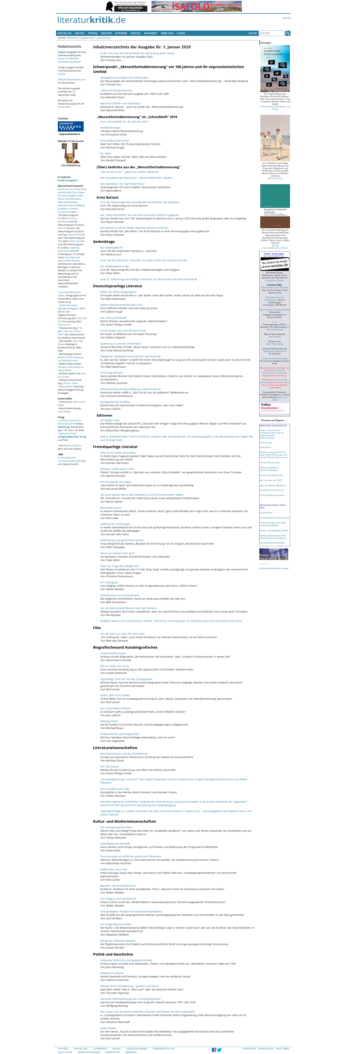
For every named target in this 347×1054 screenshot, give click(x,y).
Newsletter (112, 1052)
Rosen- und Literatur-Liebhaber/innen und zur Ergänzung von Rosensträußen (272, 434)
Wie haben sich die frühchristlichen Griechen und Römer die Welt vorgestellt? (147, 1011)
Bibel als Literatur (72, 445)
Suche (253, 33)
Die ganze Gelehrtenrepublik (117, 940)
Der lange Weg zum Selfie (115, 924)
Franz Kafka (64, 411)
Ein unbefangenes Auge (114, 266)
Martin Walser (68, 195)
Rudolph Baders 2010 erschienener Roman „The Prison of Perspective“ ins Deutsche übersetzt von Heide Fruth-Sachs (171, 621)
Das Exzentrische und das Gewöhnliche (124, 753)
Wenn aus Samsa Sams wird (117, 553)
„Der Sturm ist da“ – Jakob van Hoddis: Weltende (129, 172)
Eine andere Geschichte (114, 140)
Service (136, 33)
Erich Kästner (266, 512)
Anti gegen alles (110, 420)
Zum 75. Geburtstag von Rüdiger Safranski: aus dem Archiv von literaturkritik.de (148, 279)
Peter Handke (77, 241)
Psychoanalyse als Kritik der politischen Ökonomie (130, 856)
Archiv (79, 33)
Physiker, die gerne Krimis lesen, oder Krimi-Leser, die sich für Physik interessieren (274, 455)
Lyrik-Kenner (266, 442)
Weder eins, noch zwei (113, 869)
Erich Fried (63, 228)
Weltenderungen (110, 127)
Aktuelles (65, 33)
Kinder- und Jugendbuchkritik (274, 530)
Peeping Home (109, 721)
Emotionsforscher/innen (272, 489)
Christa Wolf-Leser (269, 495)
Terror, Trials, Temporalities (68, 385)
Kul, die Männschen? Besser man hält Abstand (128, 608)
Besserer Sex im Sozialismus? (118, 885)
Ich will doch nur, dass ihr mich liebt (122, 633)
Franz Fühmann (76, 234)
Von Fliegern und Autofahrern (118, 898)
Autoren (121, 33)
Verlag (286, 18)
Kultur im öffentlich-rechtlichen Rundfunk (69, 60)
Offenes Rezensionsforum (72, 79)
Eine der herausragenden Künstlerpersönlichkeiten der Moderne (139, 202)
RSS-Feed (63, 1048)
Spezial (93, 33)
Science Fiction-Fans (270, 462)
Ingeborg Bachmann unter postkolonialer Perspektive (273, 536)
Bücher (106, 33)
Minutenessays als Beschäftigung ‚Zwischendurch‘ (130, 389)
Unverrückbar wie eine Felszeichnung (123, 330)
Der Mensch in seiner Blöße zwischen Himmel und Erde (134, 228)
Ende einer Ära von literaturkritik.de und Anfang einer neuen (137, 53)
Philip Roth (80, 189)
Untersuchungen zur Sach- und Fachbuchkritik (273, 524)
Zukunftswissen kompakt (115, 843)
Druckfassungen (136, 1048)
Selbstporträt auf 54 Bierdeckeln (120, 595)
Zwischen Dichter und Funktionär (120, 103)
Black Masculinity (110, 507)
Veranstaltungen (89, 1052)
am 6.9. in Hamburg (278, 328)
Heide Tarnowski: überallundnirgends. (69, 307)
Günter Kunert (65, 189)
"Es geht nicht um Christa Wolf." (70, 331)
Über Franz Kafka (274, 343)
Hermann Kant (66, 205)
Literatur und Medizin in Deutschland (71, 368)
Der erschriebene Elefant (115, 708)
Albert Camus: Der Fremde (274, 287)
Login (181, 33)
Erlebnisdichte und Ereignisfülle (119, 734)
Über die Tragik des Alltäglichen (119, 566)
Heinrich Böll (64, 192)
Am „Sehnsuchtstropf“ (113, 317)
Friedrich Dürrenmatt (68, 210)
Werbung (131, 1052)
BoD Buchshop (275, 178)
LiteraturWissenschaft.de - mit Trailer (275, 107)
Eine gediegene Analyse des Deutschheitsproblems (131, 911)
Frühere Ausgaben (78, 37)
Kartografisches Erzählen (115, 402)
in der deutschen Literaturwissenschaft (69, 459)
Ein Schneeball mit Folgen (116, 482)
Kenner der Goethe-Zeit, (272, 475)
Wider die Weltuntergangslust (118, 292)
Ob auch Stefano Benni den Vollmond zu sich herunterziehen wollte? (142, 494)
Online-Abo (64, 107)
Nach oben (282, 1048)
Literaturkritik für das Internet (274, 517)
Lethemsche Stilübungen (115, 524)
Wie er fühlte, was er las (114, 666)
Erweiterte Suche (163, 1048)
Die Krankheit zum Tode (114, 789)
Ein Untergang (109, 582)
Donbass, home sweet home (117, 469)
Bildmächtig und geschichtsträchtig (121, 540)
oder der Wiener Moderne (273, 485)
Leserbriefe (100, 1048)
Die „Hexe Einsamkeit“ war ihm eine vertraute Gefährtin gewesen (139, 215)
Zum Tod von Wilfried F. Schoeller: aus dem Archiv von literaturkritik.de (143, 260)
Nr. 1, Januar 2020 (101, 37)
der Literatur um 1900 (271, 480)
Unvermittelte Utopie (113, 653)
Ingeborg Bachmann (68, 249)
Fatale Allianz (108, 1028)
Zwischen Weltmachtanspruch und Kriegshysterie (130, 999)
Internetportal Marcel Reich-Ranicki (69, 259)
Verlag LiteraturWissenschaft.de (275, 246)
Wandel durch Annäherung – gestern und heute (129, 986)
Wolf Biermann (73, 198)
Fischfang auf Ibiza (111, 372)
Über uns (167, 33)
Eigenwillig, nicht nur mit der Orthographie (126, 679)
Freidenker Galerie (274, 280)
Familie (61, 73)
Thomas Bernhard (67, 220)
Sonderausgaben (68, 180)
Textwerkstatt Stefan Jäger (275, 358)
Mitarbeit (150, 33)
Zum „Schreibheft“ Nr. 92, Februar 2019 (124, 121)
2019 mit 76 (64, 324)
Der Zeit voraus (109, 766)
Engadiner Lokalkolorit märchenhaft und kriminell (130, 356)
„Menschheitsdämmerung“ (116, 90)
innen (281, 495)
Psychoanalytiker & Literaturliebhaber (269, 468)
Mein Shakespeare (68, 202)
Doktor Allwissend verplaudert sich (121, 304)
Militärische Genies (112, 973)
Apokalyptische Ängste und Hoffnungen (124, 77)
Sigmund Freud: (72, 436)
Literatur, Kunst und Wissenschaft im (70, 423)
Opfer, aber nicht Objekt (115, 695)
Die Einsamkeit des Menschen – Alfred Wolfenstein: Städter (136, 177)
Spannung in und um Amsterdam (120, 343)
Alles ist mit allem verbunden (118, 452)
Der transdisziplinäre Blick (116, 827)
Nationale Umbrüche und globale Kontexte (126, 960)
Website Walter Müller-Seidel (274, 568)
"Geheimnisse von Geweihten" (274, 298)
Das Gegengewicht (111, 247)
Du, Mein (105, 153)
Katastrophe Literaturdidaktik (274, 309)
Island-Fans (265, 447)
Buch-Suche (65, 1052)
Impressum (249, 1048)
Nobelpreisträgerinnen (274, 351)
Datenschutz (266, 1048)
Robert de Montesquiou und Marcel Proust (71, 359)
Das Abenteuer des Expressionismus (122, 183)
